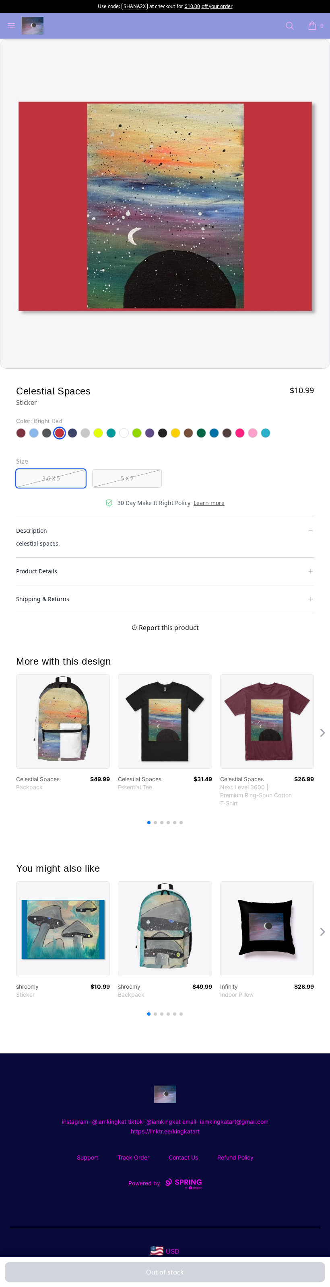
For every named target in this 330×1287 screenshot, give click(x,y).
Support (87, 1157)
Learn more (209, 503)
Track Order (133, 1157)
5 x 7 (127, 478)
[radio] (51, 478)
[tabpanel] (165, 204)
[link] (62, 721)
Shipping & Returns (42, 599)
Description (31, 530)
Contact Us (183, 1157)
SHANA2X (135, 6)
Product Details (36, 571)
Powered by (144, 1183)
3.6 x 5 (51, 478)
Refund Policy (235, 1157)
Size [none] (22, 461)
